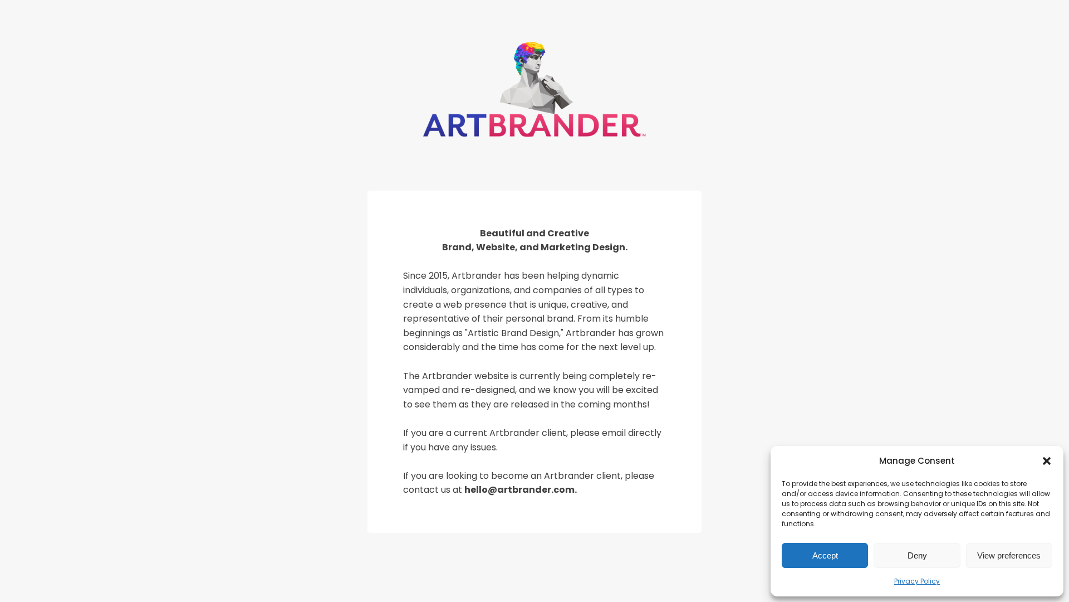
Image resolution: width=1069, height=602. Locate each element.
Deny (917, 555)
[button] (1046, 461)
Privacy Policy (917, 581)
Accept (825, 555)
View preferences (1009, 555)
